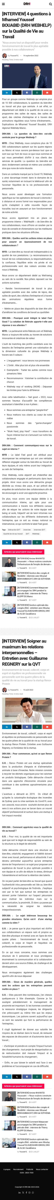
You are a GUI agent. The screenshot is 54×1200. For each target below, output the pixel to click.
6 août (33, 568)
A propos (6, 1169)
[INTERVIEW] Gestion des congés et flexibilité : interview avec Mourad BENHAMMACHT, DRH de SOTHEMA (33, 576)
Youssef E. (14, 56)
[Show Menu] (3, 4)
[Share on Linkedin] (6, 92)
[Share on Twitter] (17, 92)
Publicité (29, 1169)
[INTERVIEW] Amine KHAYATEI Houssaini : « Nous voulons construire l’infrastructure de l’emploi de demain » (34, 561)
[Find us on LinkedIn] (19, 1192)
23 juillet (34, 618)
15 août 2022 (28, 690)
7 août (33, 600)
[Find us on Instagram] (29, 1192)
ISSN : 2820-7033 (26, 1173)
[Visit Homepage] (27, 4)
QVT (27, 534)
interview (27, 530)
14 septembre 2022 (30, 56)
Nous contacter (42, 1169)
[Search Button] (50, 4)
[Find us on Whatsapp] (33, 1192)
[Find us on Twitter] (23, 1192)
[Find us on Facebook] (26, 1192)
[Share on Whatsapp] (37, 92)
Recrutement (18, 1169)
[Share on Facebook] (27, 92)
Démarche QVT (14, 530)
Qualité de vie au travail (13, 534)
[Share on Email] (47, 92)
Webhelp (35, 534)
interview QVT (39, 530)
